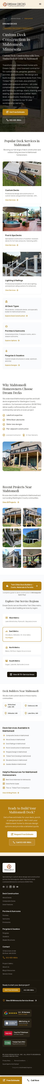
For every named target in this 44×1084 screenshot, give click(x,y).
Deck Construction (11, 893)
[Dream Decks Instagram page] (7, 887)
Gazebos (6, 936)
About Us (6, 967)
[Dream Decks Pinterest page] (14, 887)
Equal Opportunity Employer (11, 1064)
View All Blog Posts (11, 793)
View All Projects (11, 502)
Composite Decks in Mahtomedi (16, 735)
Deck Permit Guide (11, 783)
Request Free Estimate (22, 834)
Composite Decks (9, 901)
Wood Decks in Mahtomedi (14, 739)
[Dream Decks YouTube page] (17, 887)
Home (5, 18)
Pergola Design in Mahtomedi (15, 752)
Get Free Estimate (15, 112)
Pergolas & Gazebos (11, 929)
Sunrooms (6, 919)
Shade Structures (9, 940)
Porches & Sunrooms (12, 911)
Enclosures (6, 922)
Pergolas (6, 933)
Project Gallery (8, 963)
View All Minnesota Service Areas (20, 1000)
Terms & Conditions (19, 1061)
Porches (5, 915)
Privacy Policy (6, 1061)
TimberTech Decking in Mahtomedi (17, 756)
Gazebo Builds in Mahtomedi (14, 764)
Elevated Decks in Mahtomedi (15, 760)
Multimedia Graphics (26, 1067)
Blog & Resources (9, 970)
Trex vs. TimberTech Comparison (16, 788)
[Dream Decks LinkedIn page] (10, 887)
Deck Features (8, 904)
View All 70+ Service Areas (22, 674)
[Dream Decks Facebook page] (4, 887)
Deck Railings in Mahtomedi (14, 743)
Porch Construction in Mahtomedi (16, 748)
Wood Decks (7, 898)
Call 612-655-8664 (22, 842)
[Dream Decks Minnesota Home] (14, 4)
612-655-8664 (13, 120)
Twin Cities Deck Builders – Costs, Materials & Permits (22, 585)
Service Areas (16, 18)
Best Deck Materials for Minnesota (16, 779)
